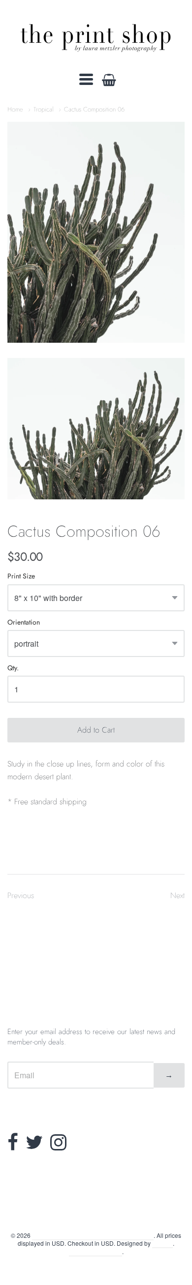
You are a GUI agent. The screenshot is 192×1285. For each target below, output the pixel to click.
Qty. (13, 668)
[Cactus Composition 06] (96, 232)
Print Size (21, 577)
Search (96, 1211)
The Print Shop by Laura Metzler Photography (93, 1235)
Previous (20, 895)
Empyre (162, 1243)
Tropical (43, 109)
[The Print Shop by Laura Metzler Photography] (96, 36)
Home (15, 109)
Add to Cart (96, 730)
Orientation (23, 623)
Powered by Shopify (95, 1251)
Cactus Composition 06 (94, 109)
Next (177, 895)
